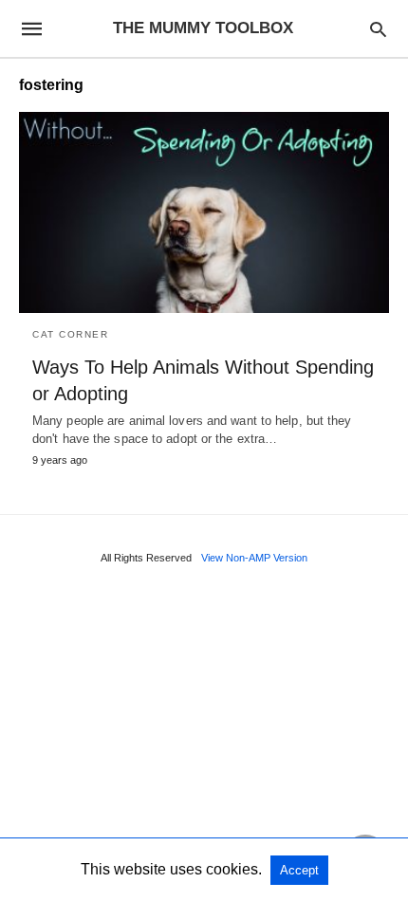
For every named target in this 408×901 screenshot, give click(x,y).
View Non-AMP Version (254, 557)
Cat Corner (70, 334)
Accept (299, 870)
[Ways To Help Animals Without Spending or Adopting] (204, 212)
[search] (378, 29)
